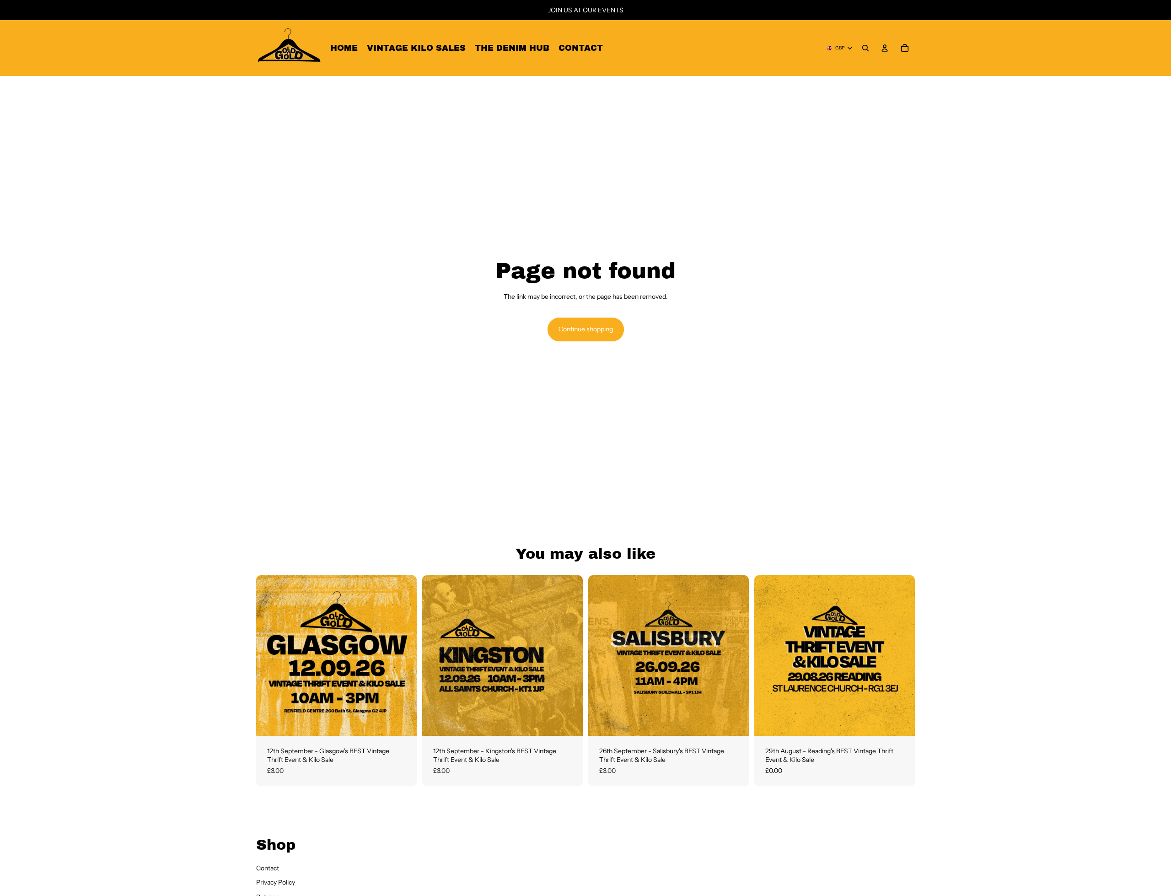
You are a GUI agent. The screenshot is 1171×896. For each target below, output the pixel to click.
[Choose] (402, 721)
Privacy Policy (275, 883)
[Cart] (905, 48)
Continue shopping (586, 329)
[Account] (885, 48)
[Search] (865, 48)
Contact (267, 868)
